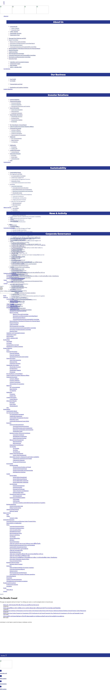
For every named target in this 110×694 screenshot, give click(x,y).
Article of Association (16, 133)
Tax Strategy (15, 208)
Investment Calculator (16, 113)
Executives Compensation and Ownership (22, 191)
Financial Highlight (16, 103)
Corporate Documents (15, 128)
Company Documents (15, 305)
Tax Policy (15, 210)
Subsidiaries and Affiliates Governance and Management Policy (27, 281)
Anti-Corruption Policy (17, 248)
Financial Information (15, 101)
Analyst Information (15, 150)
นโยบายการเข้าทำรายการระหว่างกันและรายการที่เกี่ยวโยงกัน (26, 262)
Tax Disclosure (16, 211)
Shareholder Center (17, 193)
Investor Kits (14, 148)
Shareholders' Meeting (16, 120)
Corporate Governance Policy (18, 243)
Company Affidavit (16, 130)
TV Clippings (14, 142)
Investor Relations (14, 99)
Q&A (11, 160)
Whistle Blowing (15, 159)
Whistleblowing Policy (16, 250)
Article (12, 219)
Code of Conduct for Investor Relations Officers (22, 126)
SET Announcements (16, 138)
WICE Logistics (3, 678)
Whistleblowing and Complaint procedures (21, 310)
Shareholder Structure (15, 33)
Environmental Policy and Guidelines (20, 267)
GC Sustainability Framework (18, 176)
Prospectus (14, 147)
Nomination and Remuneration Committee (19, 57)
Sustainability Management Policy (19, 265)
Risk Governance (16, 205)
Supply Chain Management (19, 215)
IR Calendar (14, 121)
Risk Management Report (16, 45)
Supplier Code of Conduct (17, 288)
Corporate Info (13, 26)
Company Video (14, 226)
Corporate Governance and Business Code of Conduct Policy (25, 238)
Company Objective (16, 132)
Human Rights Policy (16, 257)
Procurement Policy (16, 260)
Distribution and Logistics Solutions (19, 87)
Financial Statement (16, 104)
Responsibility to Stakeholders (18, 240)
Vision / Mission (15, 28)
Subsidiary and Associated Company (19, 62)
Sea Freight (13, 79)
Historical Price (15, 111)
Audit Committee (13, 52)
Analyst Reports (15, 152)
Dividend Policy (15, 118)
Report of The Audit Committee (18, 42)
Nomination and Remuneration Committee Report (22, 43)
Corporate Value (15, 30)
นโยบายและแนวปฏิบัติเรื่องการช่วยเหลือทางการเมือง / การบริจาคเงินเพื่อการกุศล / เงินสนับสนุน (35, 276)
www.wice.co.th (3, 673)
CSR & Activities (14, 221)
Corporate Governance (16, 186)
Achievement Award (15, 64)
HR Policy (13, 259)
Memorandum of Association (18, 135)
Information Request (15, 154)
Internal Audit (14, 253)
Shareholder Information (16, 115)
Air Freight (12, 81)
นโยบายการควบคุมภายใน (17, 269)
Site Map (3, 655)
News (11, 218)
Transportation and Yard (16, 84)
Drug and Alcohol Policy (17, 279)
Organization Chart (15, 35)
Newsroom (12, 137)
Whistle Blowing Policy (17, 271)
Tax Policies (14, 255)
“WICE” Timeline (14, 31)
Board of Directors (13, 50)
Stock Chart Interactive (16, 110)
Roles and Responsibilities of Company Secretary (23, 293)
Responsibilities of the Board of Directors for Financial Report (24, 48)
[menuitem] (4, 2)
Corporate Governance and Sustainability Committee (23, 47)
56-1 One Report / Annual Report (18, 125)
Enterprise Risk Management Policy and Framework (23, 264)
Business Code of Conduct (17, 286)
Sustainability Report (15, 172)
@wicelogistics (3, 683)
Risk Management (16, 203)
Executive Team (13, 59)
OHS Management (17, 289)
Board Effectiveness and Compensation (22, 189)
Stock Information (14, 108)
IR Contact (13, 155)
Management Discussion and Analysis (20, 106)
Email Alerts (14, 157)
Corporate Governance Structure (20, 188)
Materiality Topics (15, 181)
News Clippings (15, 140)
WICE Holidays (13, 65)
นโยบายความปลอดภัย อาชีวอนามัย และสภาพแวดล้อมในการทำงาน (28, 272)
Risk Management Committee (16, 53)
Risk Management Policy (17, 252)
